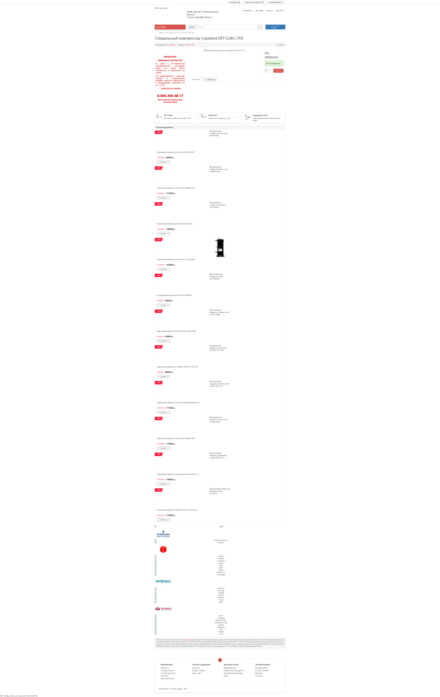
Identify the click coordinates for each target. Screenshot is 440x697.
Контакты (196, 668)
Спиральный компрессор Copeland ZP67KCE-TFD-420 (177, 367)
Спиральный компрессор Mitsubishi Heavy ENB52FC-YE (178, 474)
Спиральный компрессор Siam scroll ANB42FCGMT (176, 438)
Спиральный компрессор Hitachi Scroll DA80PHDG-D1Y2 (178, 403)
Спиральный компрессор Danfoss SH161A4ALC (175, 224)
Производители (230, 668)
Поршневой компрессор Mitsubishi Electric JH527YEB (177, 510)
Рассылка (258, 676)
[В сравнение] (281, 53)
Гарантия (164, 676)
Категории (161, 27)
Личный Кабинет (261, 668)
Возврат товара (198, 670)
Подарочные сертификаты (234, 670)
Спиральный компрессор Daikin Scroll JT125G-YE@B (176, 331)
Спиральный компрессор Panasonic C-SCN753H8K (176, 259)
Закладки (258, 673)
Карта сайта (197, 673)
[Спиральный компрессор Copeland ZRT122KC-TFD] (224, 50)
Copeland (171, 45)
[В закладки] (277, 53)
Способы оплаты (167, 670)
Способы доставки (168, 673)
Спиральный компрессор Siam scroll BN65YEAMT (175, 152)
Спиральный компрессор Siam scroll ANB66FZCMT (176, 188)
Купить (278, 71)
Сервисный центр (167, 678)
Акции (226, 676)
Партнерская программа (233, 673)
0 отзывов (280, 45)
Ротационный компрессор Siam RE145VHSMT (174, 295)
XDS (185, 689)
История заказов (261, 670)
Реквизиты (165, 668)
